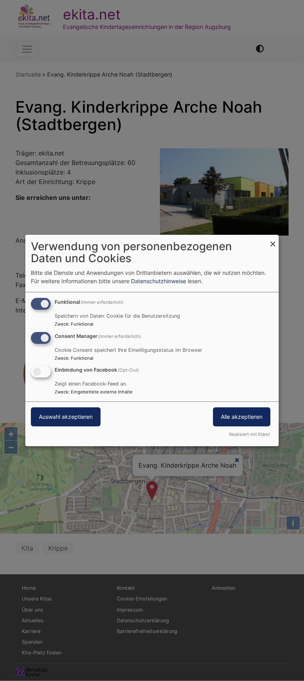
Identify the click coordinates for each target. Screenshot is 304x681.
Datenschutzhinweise (158, 281)
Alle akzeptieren (241, 417)
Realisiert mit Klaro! (249, 434)
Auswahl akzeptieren (66, 417)
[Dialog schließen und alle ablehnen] (273, 240)
